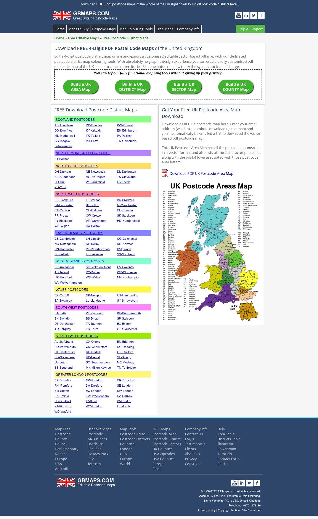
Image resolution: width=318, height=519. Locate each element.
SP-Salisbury (126, 318)
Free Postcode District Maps (125, 38)
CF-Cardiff (62, 295)
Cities (157, 469)
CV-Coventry (125, 267)
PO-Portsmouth (65, 347)
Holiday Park (98, 454)
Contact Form (228, 459)
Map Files (62, 429)
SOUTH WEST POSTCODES (77, 307)
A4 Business (97, 439)
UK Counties (163, 449)
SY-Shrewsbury (127, 300)
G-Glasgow (62, 141)
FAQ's (189, 439)
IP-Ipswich (124, 249)
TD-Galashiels (127, 141)
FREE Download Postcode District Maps (95, 110)
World (125, 464)
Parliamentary (66, 449)
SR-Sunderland (65, 176)
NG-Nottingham (65, 244)
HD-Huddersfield (128, 220)
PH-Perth (92, 141)
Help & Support (250, 29)
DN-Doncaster (64, 249)
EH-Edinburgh (126, 130)
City (91, 459)
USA (58, 464)
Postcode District (167, 439)
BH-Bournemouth (129, 313)
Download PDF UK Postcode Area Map (201, 173)
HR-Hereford (63, 277)
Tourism (94, 464)
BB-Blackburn (64, 200)
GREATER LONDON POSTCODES (82, 374)
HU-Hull (60, 182)
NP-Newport (94, 295)
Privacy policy (206, 510)
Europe (61, 459)
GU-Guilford (125, 352)
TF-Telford (62, 272)
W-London (124, 401)
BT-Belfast (62, 159)
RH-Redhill (93, 352)
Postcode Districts (135, 439)
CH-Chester (125, 210)
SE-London (124, 385)
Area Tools (225, 434)
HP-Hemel (93, 357)
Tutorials (224, 454)
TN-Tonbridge (126, 367)
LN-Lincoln (93, 238)
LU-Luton (61, 362)
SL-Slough (124, 357)
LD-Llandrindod (127, 295)
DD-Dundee (94, 125)
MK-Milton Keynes (98, 367)
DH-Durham (63, 171)
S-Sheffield (62, 254)
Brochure (95, 444)
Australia (62, 469)
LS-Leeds (123, 182)
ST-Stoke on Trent (98, 267)
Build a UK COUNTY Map (236, 87)
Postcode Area (164, 434)
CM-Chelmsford (97, 347)
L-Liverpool (93, 200)
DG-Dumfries (63, 130)
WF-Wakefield (95, 182)
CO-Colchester (127, 238)
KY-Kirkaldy (93, 130)
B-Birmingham (64, 267)
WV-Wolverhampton (68, 282)
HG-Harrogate (95, 176)
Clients (190, 449)
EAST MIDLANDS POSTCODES (79, 233)
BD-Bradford (125, 200)
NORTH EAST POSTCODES (77, 166)
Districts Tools (228, 439)
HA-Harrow (124, 396)
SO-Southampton (98, 362)
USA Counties (164, 459)
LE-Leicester (94, 254)
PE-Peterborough (98, 249)
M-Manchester (127, 205)
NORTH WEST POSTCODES (77, 194)
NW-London (94, 380)
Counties (127, 444)
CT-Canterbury (65, 352)
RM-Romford (63, 385)
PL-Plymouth (94, 313)
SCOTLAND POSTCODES (75, 119)
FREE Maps (161, 429)
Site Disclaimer (251, 510)
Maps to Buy (78, 29)
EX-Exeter (124, 323)
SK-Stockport (126, 215)
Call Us (222, 464)
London (126, 449)
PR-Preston (62, 215)
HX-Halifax (93, 226)
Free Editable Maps (83, 38)
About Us (192, 454)
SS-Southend (126, 254)
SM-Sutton (62, 390)
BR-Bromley (63, 380)
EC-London (93, 390)
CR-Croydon (125, 380)
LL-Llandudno (95, 300)
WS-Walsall (93, 277)
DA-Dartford (94, 385)
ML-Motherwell (65, 135)
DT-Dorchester (65, 323)
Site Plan (95, 449)
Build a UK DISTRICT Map (132, 87)
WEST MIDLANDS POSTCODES (80, 261)
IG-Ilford (91, 401)
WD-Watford (63, 411)
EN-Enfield (62, 396)
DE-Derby (92, 244)
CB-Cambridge (65, 238)
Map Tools (128, 429)
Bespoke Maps (104, 29)
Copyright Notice (229, 510)
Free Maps (164, 29)
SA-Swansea (63, 300)
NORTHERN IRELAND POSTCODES (83, 153)
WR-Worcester (127, 272)
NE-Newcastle (95, 171)
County (61, 439)
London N (123, 406)
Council (61, 444)
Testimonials (195, 444)
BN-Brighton (125, 341)
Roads (60, 454)
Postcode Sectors (167, 444)
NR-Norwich (125, 244)
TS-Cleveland (126, 176)
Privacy (191, 459)
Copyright (193, 464)
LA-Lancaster (64, 205)
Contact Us (194, 434)
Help (221, 429)
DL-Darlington (126, 171)
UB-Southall (63, 401)
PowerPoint (226, 449)
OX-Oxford (93, 341)
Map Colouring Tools (136, 29)
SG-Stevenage (65, 357)
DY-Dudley (93, 272)
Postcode (63, 434)
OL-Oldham (94, 210)
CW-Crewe (93, 215)
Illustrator (225, 444)
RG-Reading (125, 347)
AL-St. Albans (64, 341)
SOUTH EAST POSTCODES (77, 336)
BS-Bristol (92, 318)
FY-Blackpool (63, 220)
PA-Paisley (124, 135)
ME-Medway (125, 362)
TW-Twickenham (97, 396)
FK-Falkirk (93, 135)
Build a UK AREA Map (81, 87)
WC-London (94, 406)
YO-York (60, 187)
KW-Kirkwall (125, 125)
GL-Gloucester (127, 329)
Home (60, 29)
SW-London (125, 390)
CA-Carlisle (62, 210)
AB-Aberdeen (64, 125)
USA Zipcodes (164, 454)
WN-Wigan (62, 226)
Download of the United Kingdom (128, 48)
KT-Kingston (63, 406)
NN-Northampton (128, 277)
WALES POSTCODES (72, 289)
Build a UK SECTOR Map (184, 87)
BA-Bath (60, 313)
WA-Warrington (96, 220)
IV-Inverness (63, 146)
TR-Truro (92, 329)
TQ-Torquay (63, 329)
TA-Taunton (94, 323)
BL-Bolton (92, 205)
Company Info (188, 29)
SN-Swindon (63, 318)
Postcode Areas (133, 434)
